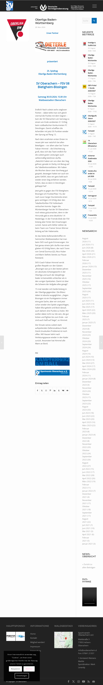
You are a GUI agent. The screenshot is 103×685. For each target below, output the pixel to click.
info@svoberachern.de (88, 650)
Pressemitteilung (94, 215)
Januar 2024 (87, 378)
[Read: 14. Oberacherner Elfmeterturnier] (84, 142)
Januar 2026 (87, 266)
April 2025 (86, 310)
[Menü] (93, 5)
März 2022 (87, 481)
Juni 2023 (86, 416)
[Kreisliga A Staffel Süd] (101, 342)
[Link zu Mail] (93, 681)
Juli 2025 (86, 300)
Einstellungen (22, 676)
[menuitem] (93, 5)
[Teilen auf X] (42, 390)
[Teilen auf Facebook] (37, 390)
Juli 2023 (86, 413)
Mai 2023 (86, 419)
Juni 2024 (86, 360)
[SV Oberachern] (9, 5)
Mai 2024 (86, 363)
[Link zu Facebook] (68, 681)
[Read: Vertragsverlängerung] (84, 197)
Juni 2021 (86, 528)
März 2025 (87, 313)
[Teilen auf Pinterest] (50, 390)
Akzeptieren (15, 669)
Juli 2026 (86, 244)
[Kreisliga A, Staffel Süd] (2, 342)
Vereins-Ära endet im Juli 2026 (92, 173)
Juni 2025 (86, 304)
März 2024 (87, 369)
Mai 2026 (86, 251)
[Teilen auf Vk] (63, 390)
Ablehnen (29, 669)
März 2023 (87, 425)
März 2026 (87, 257)
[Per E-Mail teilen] (67, 390)
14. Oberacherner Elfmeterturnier (93, 143)
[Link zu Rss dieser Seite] (88, 681)
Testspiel (91, 131)
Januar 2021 (87, 543)
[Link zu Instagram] (78, 681)
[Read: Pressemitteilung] (84, 216)
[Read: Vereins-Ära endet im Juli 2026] (84, 172)
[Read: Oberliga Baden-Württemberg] (84, 56)
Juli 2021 (86, 525)
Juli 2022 (86, 469)
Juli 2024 (86, 356)
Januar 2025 (87, 322)
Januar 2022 (87, 491)
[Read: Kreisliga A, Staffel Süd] (84, 44)
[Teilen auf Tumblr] (59, 390)
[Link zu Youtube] (83, 681)
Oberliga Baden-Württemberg (93, 58)
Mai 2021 (86, 531)
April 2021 (86, 534)
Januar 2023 (87, 434)
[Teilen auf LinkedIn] (55, 390)
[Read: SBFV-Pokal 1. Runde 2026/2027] (84, 86)
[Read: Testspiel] (84, 132)
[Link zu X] (73, 681)
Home (33, 633)
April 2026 (86, 254)
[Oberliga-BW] (17, 30)
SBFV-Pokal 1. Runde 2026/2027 (92, 88)
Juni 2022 (86, 472)
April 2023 (86, 422)
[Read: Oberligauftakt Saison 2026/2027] (84, 117)
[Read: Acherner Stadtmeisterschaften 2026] (84, 157)
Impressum (35, 646)
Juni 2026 (86, 247)
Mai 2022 (86, 475)
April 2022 (86, 478)
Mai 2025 (86, 307)
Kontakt (33, 638)
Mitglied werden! (37, 642)
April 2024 (86, 366)
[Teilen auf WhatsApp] (46, 390)
